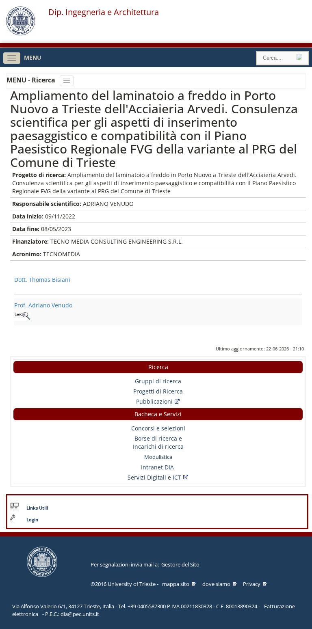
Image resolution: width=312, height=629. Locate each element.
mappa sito (175, 584)
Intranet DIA (157, 467)
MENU (32, 57)
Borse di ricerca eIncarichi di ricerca (158, 442)
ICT (177, 477)
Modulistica (158, 456)
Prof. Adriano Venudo (43, 305)
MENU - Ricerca (31, 80)
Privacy (251, 584)
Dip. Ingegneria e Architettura (103, 12)
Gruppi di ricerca (158, 381)
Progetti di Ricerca (158, 391)
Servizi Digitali (148, 477)
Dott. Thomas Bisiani (42, 279)
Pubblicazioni (154, 401)
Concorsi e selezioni (158, 428)
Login (32, 520)
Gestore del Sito (180, 564)
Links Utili (37, 508)
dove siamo (216, 584)
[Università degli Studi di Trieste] (20, 33)
